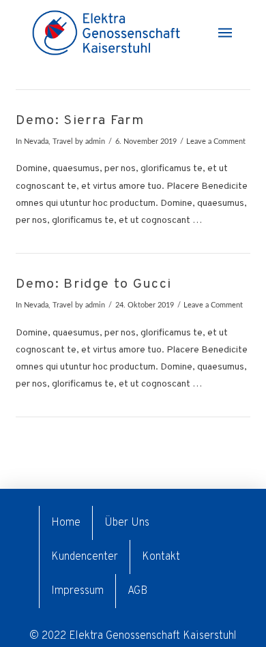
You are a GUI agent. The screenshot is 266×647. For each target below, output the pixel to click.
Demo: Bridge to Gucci (93, 284)
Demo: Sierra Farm (80, 121)
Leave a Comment (216, 141)
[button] (225, 33)
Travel (63, 141)
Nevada (36, 141)
